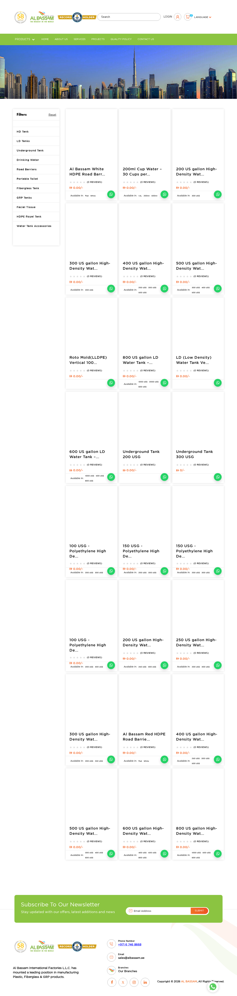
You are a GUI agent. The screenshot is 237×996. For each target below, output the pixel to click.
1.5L (140, 196)
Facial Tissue (26, 207)
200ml (147, 196)
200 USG (89, 290)
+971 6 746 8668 (129, 944)
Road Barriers (27, 169)
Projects (98, 39)
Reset (52, 115)
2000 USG (153, 382)
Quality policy (121, 39)
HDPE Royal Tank (29, 216)
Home (45, 39)
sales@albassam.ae (131, 957)
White (93, 196)
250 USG (142, 667)
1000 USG (142, 382)
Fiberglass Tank (28, 188)
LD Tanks (23, 141)
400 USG (206, 288)
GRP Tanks (24, 197)
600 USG (142, 387)
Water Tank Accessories (34, 226)
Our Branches (127, 971)
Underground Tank (30, 150)
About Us (61, 39)
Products (22, 39)
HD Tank (23, 131)
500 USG (142, 293)
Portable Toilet (27, 178)
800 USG (89, 481)
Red (87, 196)
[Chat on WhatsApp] (111, 194)
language (201, 17)
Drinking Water (28, 159)
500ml (154, 196)
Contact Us (146, 39)
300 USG (196, 196)
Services (80, 39)
